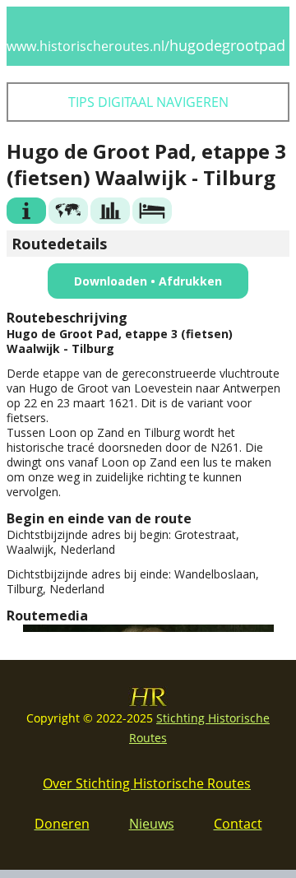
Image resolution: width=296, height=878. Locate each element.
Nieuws (151, 824)
